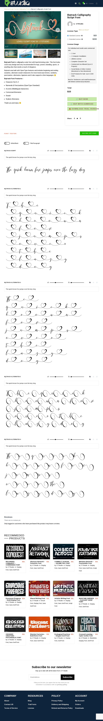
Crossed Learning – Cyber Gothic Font (86, 635)
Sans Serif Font (14, 570)
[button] (7, 30)
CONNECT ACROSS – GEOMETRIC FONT (62, 562)
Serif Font (86, 606)
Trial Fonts (32, 704)
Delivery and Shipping (60, 704)
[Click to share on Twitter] (77, 118)
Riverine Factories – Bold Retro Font (37, 635)
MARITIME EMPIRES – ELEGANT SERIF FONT (86, 600)
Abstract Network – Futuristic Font (37, 562)
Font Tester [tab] (10, 133)
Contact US (8, 704)
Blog (29, 701)
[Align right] (97, 151)
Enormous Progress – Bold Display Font (13, 599)
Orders (78, 704)
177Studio (11, 567)
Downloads (79, 708)
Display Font (38, 603)
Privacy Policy (57, 701)
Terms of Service (11, 708)
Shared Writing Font (37, 598)
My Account (79, 701)
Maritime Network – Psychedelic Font (86, 562)
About (6, 701)
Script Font (13, 9)
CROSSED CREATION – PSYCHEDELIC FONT (13, 635)
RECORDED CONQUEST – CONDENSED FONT (13, 563)
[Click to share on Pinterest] (80, 118)
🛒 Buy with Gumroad (82, 104)
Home (6, 9)
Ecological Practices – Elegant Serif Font (62, 635)
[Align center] (93, 151)
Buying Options (89, 133)
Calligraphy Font (24, 9)
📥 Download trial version (83, 109)
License (31, 708)
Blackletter (93, 638)
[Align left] (90, 151)
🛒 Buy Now (82, 99)
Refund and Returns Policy (62, 708)
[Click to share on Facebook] (74, 118)
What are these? (84, 30)
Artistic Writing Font (62, 598)
